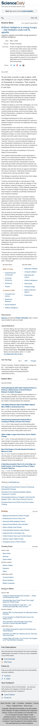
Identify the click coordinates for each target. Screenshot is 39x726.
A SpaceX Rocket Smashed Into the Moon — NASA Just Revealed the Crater (19, 596)
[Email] (23, 65)
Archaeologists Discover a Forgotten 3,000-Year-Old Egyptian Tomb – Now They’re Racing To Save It (18, 498)
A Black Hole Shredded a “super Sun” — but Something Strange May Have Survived (17, 606)
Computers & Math (9, 290)
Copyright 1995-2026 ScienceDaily (13, 708)
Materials (4, 318)
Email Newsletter (9, 659)
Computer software (30, 272)
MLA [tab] (20, 361)
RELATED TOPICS (7, 264)
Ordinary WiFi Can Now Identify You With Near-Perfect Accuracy (20, 613)
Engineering (28, 295)
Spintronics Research (8, 300)
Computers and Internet (10, 295)
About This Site (6, 703)
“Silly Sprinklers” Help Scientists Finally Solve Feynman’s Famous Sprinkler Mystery (17, 622)
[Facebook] (11, 65)
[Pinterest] (17, 65)
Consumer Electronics (8, 279)
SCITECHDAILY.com (14, 482)
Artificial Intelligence (11, 308)
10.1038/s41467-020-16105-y (13, 354)
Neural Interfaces (10, 304)
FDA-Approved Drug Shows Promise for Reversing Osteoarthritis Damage (17, 488)
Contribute (20, 703)
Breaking (4, 511)
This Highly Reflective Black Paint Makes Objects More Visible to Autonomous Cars (18, 406)
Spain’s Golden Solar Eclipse (12, 527)
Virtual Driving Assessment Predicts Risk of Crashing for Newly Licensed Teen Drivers (16, 420)
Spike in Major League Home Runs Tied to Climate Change (18, 435)
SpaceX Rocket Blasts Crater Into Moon (15, 524)
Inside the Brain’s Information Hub (13, 533)
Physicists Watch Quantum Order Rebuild (16, 530)
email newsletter (27, 11)
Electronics (8, 283)
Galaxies (5, 556)
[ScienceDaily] (13, 3)
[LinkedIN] (20, 65)
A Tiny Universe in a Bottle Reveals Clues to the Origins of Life (18, 618)
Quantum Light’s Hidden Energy (13, 539)
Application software (30, 269)
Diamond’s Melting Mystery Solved (14, 521)
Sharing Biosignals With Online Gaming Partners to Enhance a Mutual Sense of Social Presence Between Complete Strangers (18, 390)
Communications (8, 577)
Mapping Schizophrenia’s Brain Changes (16, 516)
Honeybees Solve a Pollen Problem (14, 542)
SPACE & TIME (5, 550)
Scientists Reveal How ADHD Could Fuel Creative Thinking (17, 503)
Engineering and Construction (10, 274)
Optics (5, 571)
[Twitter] (14, 65)
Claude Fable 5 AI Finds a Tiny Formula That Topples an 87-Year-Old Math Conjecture (20, 639)
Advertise (29, 703)
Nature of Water (8, 565)
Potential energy (29, 287)
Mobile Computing (9, 583)
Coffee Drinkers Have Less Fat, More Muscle (17, 536)
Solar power (28, 283)
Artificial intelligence (30, 280)
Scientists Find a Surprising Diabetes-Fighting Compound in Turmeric (16, 493)
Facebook (7, 676)
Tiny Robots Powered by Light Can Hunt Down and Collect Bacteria (19, 630)
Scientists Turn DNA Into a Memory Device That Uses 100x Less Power (20, 634)
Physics (7, 286)
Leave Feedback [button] (9, 694)
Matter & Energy (8, 269)
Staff (13, 703)
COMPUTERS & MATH (7, 574)
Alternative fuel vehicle (29, 276)
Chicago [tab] (33, 361)
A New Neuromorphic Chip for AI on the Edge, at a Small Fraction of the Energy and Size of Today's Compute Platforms (18, 466)
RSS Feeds (8, 662)
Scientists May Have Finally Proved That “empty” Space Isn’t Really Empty (18, 601)
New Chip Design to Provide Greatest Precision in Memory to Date (18, 450)
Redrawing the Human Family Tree (14, 518)
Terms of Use (28, 706)
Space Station (7, 559)
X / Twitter (7, 679)
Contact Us (7, 698)
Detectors (6, 568)
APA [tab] (26, 361)
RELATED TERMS (26, 264)
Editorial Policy (17, 706)
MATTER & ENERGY (6, 562)
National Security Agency (29, 291)
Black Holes (7, 553)
